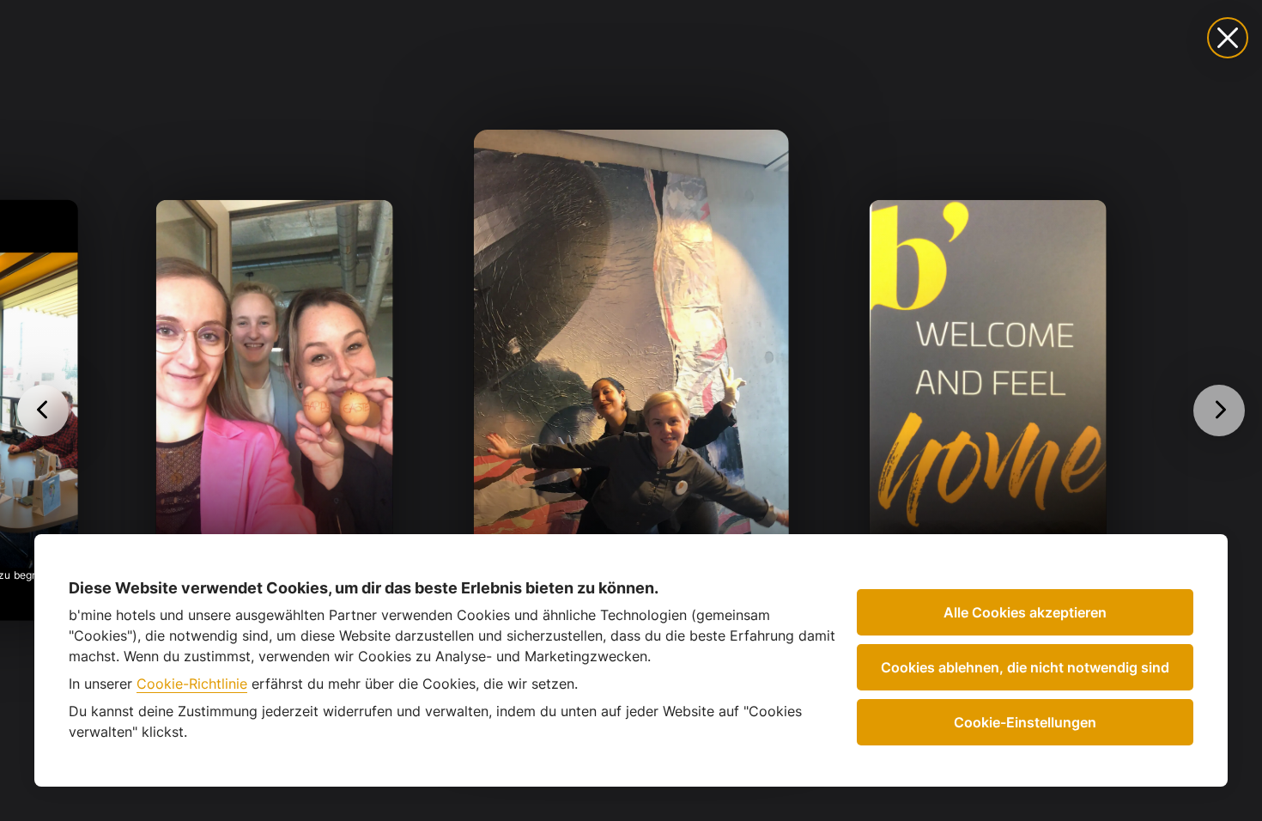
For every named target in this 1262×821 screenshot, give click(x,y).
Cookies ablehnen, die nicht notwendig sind (1025, 667)
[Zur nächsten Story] (1219, 410)
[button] (631, 410)
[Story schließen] (1227, 38)
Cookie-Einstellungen (1025, 722)
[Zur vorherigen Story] (43, 410)
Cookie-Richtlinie (192, 683)
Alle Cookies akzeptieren (1025, 612)
